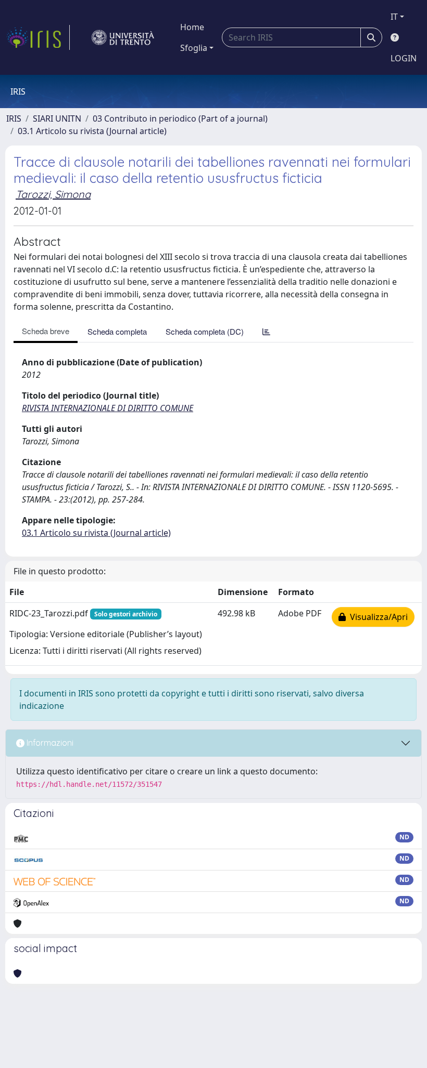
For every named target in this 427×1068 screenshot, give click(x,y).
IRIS (13, 118)
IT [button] (394, 16)
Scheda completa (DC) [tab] (205, 331)
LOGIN (404, 58)
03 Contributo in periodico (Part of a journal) (180, 118)
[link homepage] (38, 37)
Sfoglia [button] (193, 48)
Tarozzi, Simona (53, 194)
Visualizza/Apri (377, 617)
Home (192, 27)
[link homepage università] (123, 37)
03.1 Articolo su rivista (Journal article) (92, 131)
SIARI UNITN (57, 118)
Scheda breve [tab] (45, 330)
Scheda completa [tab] (117, 331)
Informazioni (48, 742)
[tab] (266, 331)
